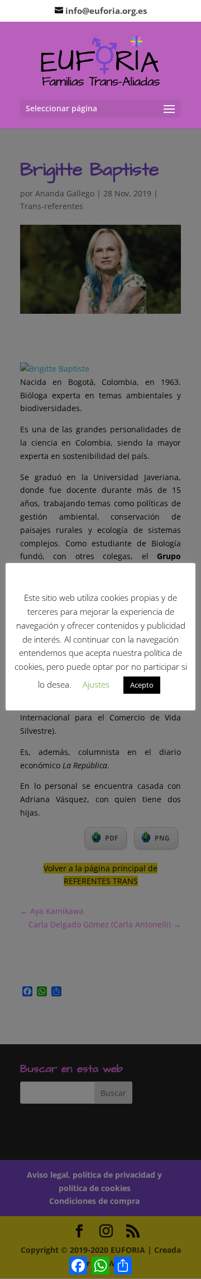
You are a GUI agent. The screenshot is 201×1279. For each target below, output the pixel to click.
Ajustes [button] (96, 684)
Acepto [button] (142, 685)
